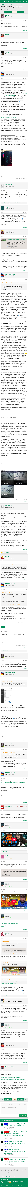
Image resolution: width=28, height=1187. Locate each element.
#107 (26, 236)
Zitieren (25, 30)
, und (13, 203)
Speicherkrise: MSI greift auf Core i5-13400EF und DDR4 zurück (14, 1125)
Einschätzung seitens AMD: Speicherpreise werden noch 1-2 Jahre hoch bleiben (15, 1161)
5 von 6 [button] (14, 12)
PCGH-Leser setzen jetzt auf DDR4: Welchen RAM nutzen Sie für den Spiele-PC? (14, 1151)
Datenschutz (21, 1181)
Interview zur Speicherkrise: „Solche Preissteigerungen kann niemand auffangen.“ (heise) (12, 925)
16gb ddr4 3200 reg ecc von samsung (14, 94)
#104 (26, 78)
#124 (26, 1049)
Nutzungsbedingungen (12, 1181)
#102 (26, 40)
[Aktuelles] (23, 1)
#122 (26, 1005)
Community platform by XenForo (13, 1185)
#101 (26, 20)
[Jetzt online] (3, 657)
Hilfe (2, 1183)
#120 (26, 921)
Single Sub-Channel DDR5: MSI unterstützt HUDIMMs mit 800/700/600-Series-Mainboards (15, 1133)
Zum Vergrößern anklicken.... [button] (14, 604)
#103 (26, 57)
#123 (26, 1030)
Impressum (3, 1181)
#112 (26, 660)
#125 (26, 1072)
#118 (26, 861)
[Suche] (26, 1)
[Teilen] (24, 21)
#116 (26, 812)
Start (5, 1183)
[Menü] (2, 1)
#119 (26, 889)
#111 (26, 589)
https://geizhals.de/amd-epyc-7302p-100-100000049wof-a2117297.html (11, 116)
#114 (26, 749)
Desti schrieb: (5, 941)
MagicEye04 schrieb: (6, 681)
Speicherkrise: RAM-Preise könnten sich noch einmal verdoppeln (15, 1142)
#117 (26, 830)
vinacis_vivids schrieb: (6, 565)
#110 (26, 562)
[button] (2, 1104)
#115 (26, 778)
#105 (26, 190)
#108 (26, 279)
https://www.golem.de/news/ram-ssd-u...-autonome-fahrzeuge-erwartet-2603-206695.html (13, 1078)
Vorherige (8, 12)
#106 (26, 212)
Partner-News (11, 1127)
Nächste (20, 12)
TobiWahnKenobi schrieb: (7, 752)
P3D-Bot (5, 1127)
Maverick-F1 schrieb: (6, 282)
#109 (26, 511)
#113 (26, 678)
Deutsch (6, 1179)
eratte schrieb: (5, 962)
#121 (26, 938)
